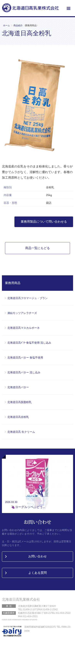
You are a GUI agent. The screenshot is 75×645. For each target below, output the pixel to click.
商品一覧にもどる (37, 248)
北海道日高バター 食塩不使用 (25, 357)
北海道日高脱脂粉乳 (19, 402)
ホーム (6, 25)
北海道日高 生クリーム (21, 431)
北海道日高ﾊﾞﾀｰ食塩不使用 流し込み (29, 342)
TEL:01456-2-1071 (28, 609)
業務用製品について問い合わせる (44, 221)
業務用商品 (12, 283)
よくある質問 (37, 572)
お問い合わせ (37, 556)
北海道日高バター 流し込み (23, 372)
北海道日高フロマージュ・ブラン (27, 298)
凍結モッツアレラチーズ (22, 312)
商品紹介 (18, 25)
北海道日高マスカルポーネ (23, 327)
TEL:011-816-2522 (61, 613)
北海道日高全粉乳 (18, 416)
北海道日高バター (18, 387)
